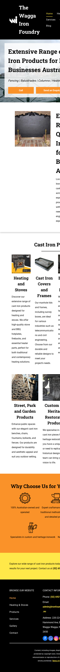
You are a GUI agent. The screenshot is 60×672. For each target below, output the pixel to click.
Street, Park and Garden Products (25, 411)
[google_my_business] (50, 639)
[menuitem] (49, 13)
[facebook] (45, 639)
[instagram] (56, 639)
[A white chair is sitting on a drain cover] (25, 387)
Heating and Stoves (21, 283)
